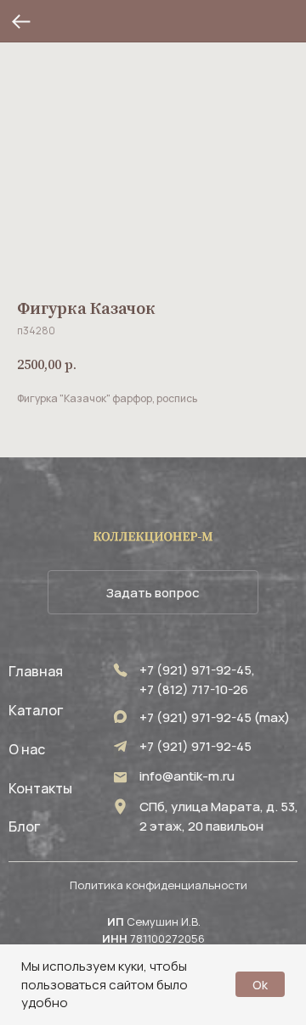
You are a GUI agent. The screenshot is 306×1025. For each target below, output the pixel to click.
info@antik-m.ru (187, 776)
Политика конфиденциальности (158, 885)
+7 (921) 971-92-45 (195, 746)
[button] (153, 592)
